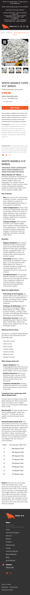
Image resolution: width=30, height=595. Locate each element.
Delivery (8, 539)
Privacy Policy (5, 587)
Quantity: (10, 98)
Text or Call (10, 567)
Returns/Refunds (11, 554)
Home (3, 33)
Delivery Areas (10, 545)
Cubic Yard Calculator (12, 533)
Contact (8, 548)
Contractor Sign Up (12, 551)
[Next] (17, 77)
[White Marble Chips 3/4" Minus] (4, 70)
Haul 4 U (4, 584)
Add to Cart (15, 108)
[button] (21, 26)
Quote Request (10, 560)
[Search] (18, 26)
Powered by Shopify (7, 590)
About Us (9, 536)
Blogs (7, 557)
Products (9, 33)
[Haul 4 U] (9, 26)
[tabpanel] (15, 333)
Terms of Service (14, 587)
